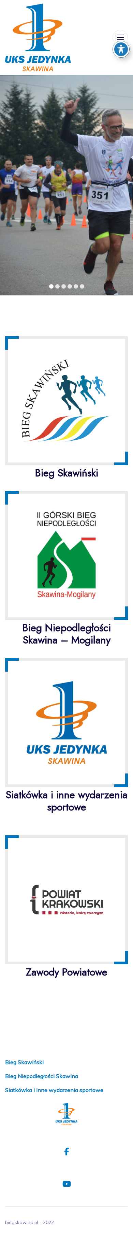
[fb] (66, 1151)
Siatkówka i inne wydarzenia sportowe (54, 1090)
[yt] (66, 1184)
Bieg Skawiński (24, 1062)
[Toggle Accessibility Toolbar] (121, 49)
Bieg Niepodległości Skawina (41, 1076)
